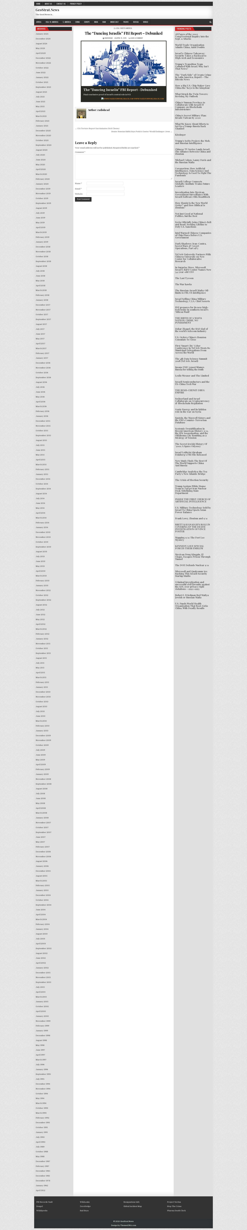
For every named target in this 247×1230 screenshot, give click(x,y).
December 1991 (43, 1122)
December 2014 (43, 479)
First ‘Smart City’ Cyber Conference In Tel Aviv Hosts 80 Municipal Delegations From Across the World (192, 349)
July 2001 (40, 987)
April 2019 (40, 227)
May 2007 (40, 842)
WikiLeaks (85, 1202)
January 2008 (42, 818)
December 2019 (43, 189)
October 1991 (42, 1127)
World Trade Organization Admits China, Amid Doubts (190, 46)
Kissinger (180, 134)
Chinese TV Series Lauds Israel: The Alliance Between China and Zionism (193, 151)
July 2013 (40, 556)
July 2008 (40, 793)
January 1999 (42, 1031)
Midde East (114, 21)
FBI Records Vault (44, 1202)
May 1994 (40, 1098)
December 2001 (43, 973)
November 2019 (43, 193)
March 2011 (41, 677)
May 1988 (40, 1156)
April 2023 (41, 53)
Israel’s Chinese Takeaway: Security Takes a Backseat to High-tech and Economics (190, 55)
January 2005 (42, 890)
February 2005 (43, 885)
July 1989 (40, 1147)
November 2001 (43, 977)
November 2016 (43, 368)
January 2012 (42, 639)
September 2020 (43, 145)
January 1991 (42, 1132)
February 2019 (42, 237)
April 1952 (40, 1190)
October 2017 (42, 314)
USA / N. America (52, 21)
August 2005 (41, 876)
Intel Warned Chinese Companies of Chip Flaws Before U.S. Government (193, 235)
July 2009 (40, 750)
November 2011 (43, 644)
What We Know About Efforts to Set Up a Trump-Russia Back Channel (192, 126)
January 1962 (42, 1185)
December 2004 (43, 895)
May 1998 (40, 1045)
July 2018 (40, 271)
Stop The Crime (174, 1206)
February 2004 (43, 924)
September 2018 (43, 261)
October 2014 (42, 484)
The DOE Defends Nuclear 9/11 (192, 565)
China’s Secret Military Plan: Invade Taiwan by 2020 (190, 116)
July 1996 (40, 1064)
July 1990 (40, 1137)
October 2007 (42, 827)
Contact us (61, 3)
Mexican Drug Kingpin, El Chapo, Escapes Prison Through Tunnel (192, 557)
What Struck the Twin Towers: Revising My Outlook (191, 95)
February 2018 (42, 295)
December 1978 (43, 1181)
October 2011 (42, 648)
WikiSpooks (41, 1211)
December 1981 (43, 1176)
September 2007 (43, 832)
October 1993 (42, 1108)
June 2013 (40, 561)
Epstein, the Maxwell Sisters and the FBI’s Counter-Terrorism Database (192, 420)
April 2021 (40, 111)
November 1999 (43, 1021)
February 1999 (42, 1026)
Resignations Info (132, 1202)
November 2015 (43, 426)
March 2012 (41, 629)
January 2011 (42, 687)
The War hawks (183, 284)
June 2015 (40, 450)
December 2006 (43, 852)
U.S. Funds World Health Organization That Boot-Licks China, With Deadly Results (191, 606)
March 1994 (41, 1103)
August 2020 (41, 150)
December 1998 (43, 1035)
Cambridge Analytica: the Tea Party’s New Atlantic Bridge (191, 472)
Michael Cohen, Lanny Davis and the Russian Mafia (193, 161)
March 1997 (41, 1060)
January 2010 (42, 731)
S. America (67, 21)
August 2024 (41, 44)
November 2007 (43, 823)
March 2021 (41, 116)
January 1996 (42, 1069)
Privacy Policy (76, 3)
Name (78, 183)
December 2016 (43, 363)
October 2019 (42, 198)
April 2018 (40, 285)
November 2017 (43, 310)
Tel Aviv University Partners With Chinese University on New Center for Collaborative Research (193, 258)
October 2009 (42, 745)
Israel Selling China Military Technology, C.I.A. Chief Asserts (192, 300)
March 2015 (41, 464)
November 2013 (43, 537)
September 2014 (43, 489)
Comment (80, 152)
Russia (136, 21)
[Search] (210, 22)
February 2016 (42, 411)
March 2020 (41, 174)
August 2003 (41, 934)
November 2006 (43, 856)
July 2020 (40, 155)
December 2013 (43, 532)
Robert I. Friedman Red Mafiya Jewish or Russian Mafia (192, 596)
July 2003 (40, 939)
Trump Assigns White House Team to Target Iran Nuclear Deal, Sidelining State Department (191, 490)
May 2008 (40, 803)
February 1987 (42, 1166)
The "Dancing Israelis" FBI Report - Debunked (120, 90)
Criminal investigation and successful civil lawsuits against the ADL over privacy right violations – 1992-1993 (192, 585)
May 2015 (40, 455)
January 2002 (42, 968)
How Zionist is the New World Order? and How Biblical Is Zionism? (191, 205)
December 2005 (43, 871)
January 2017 (42, 358)
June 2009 (41, 755)
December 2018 (43, 247)
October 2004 (42, 900)
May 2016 (40, 397)
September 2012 (43, 600)
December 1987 (43, 1161)
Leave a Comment (137, 38)
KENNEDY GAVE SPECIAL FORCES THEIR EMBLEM (189, 547)
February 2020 (43, 179)
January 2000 (42, 1016)
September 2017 (43, 319)
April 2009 (41, 764)
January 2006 (42, 866)
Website (79, 194)
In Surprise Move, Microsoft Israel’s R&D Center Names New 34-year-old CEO (193, 269)
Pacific (126, 21)
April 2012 (40, 624)
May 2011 (40, 668)
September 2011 (43, 653)
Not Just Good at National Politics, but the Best (189, 214)
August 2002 (41, 953)
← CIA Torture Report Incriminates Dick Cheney (97, 128)
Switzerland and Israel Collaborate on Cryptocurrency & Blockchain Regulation (192, 401)
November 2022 (43, 63)
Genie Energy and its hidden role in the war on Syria (190, 410)
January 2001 (42, 1001)
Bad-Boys (84, 1211)
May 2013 (40, 566)
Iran (104, 21)
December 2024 (43, 39)
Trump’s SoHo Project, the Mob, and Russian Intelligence (192, 142)
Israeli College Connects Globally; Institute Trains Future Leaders (192, 184)
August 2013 (41, 552)
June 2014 (40, 503)
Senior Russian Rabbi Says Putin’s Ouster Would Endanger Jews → (141, 131)
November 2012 (43, 590)
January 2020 (42, 184)
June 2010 (40, 716)
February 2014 (42, 523)
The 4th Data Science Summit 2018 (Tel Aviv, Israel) (191, 360)
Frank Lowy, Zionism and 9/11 (191, 518)
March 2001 (41, 997)
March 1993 (41, 1113)
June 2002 (41, 958)
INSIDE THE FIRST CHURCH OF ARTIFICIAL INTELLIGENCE (193, 500)
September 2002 (43, 948)
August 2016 (41, 382)
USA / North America (124, 28)
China (77, 21)
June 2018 (40, 276)
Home (38, 3)
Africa (38, 21)
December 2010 (43, 692)
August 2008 (41, 789)
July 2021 (40, 97)
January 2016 (42, 416)
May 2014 (40, 508)
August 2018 (41, 266)
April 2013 (40, 571)
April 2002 (41, 963)
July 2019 (40, 213)
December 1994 (43, 1084)
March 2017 (41, 348)
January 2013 (42, 585)
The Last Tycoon (184, 278)
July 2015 (40, 445)
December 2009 (43, 735)
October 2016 (42, 373)
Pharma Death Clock (176, 1211)
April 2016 (40, 402)
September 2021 (43, 87)
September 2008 (43, 784)
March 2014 (41, 518)
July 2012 (40, 610)
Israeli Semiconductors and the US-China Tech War (192, 383)
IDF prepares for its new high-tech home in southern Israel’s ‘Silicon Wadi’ (192, 309)
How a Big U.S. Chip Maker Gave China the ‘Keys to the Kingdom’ (192, 86)
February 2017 (42, 353)
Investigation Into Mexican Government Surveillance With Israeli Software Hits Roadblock (192, 194)
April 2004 (41, 914)
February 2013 (42, 581)
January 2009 (42, 774)
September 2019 (43, 203)
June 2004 (40, 910)
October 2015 (42, 431)
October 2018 (42, 256)
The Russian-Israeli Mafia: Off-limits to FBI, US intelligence (192, 291)
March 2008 (41, 813)
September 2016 (43, 377)
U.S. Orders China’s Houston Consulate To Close (190, 338)
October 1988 (42, 1152)
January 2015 (42, 474)
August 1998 (41, 1040)
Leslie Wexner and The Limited (192, 375)
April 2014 (40, 513)
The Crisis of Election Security (191, 479)
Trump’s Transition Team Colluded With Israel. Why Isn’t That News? (192, 66)
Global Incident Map (133, 1206)
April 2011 (40, 672)
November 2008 (43, 779)
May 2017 (40, 339)
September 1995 (43, 1074)
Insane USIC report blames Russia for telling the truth (189, 368)
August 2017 (41, 324)
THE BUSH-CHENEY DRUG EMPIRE (190, 391)
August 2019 (41, 208)
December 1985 (43, 1171)
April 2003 (41, 944)
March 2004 (41, 919)
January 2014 (42, 527)
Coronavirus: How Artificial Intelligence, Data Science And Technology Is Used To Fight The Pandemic (193, 172)
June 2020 (41, 160)
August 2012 (41, 605)
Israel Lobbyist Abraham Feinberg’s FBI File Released (191, 453)
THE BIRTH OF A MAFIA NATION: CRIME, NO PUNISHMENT (188, 320)
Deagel (39, 1206)
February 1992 (42, 1118)
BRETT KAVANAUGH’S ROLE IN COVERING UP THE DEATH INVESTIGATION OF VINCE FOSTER (192, 528)
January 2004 (42, 929)
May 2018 (40, 281)
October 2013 (42, 542)
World (145, 21)
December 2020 (43, 131)
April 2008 (41, 808)
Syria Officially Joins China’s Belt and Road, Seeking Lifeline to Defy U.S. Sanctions (193, 224)
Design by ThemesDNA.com (123, 1225)
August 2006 (41, 861)
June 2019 (40, 218)
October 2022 (42, 68)
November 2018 (43, 252)
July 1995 (40, 1079)
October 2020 (42, 140)
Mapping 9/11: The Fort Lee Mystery (190, 538)
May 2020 (40, 165)
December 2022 (43, 58)
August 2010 (41, 706)
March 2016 (41, 406)
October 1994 (42, 1094)
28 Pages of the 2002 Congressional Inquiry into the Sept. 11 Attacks (192, 36)
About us (48, 3)
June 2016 (40, 392)
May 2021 (40, 106)
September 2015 (43, 435)
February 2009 (43, 769)
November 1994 (43, 1089)
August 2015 (41, 440)
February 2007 (43, 847)
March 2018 (41, 290)
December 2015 (43, 421)
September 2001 (43, 982)
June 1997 (40, 1050)
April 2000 (41, 1011)
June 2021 (40, 102)
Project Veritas (174, 1202)
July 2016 (40, 387)
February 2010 (42, 726)
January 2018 (42, 300)
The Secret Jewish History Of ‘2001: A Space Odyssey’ (191, 445)
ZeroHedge (85, 1206)
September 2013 (43, 547)
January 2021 (42, 126)
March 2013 (41, 576)
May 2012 (40, 619)
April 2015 (40, 460)
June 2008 (41, 798)
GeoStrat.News (47, 9)
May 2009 (40, 760)
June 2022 (40, 72)
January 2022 (42, 77)
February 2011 (42, 682)
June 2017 (40, 334)
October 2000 (42, 1006)
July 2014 (40, 498)
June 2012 (40, 614)
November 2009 (43, 740)
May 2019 (40, 222)
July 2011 (40, 663)
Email (78, 189)
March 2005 (41, 881)
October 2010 (42, 702)
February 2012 (42, 634)
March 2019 (41, 232)
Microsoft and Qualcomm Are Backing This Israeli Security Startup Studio (191, 573)
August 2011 (41, 658)
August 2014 (41, 494)
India (96, 21)
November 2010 (43, 697)
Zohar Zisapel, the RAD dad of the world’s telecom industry (191, 330)
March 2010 (41, 721)
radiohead (109, 38)
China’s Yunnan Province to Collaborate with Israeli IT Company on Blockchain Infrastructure (190, 106)
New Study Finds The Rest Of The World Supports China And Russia (191, 463)
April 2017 (40, 343)
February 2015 (42, 469)
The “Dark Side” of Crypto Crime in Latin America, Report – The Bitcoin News (193, 77)
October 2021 (42, 82)
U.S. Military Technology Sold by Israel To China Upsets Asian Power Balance (193, 510)
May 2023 (40, 48)
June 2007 (41, 837)
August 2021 (41, 92)
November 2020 (43, 135)
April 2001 (40, 992)
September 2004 (43, 905)
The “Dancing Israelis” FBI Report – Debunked (123, 33)
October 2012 (42, 595)
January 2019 (42, 242)
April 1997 (40, 1055)
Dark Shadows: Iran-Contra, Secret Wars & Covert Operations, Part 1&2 (190, 246)
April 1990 (40, 1142)
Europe (87, 21)
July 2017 (40, 329)
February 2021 (42, 121)
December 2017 (43, 305)
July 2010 (40, 711)
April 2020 (41, 169)
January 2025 (42, 34)
